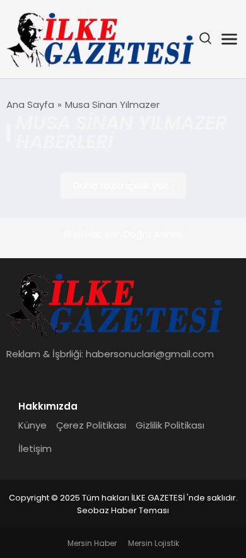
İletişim (35, 448)
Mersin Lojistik (153, 543)
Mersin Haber (92, 543)
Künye (32, 425)
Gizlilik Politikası (170, 425)
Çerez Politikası (91, 425)
